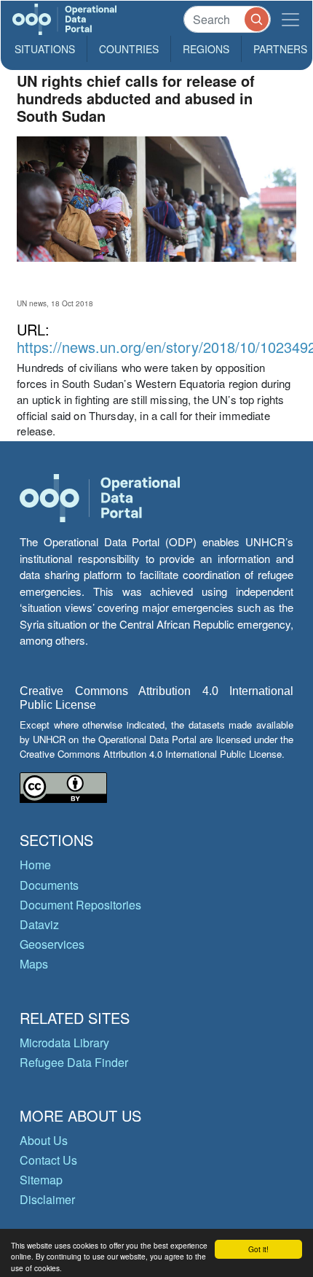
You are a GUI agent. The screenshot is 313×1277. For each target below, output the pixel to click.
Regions (206, 49)
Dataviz (39, 924)
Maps (34, 963)
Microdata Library (64, 1042)
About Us (44, 1140)
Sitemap (41, 1179)
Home (35, 864)
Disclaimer (47, 1199)
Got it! (258, 1248)
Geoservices (52, 944)
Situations (45, 49)
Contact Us (48, 1160)
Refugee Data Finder (74, 1062)
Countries (129, 49)
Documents (49, 885)
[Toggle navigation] (290, 19)
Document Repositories (80, 904)
